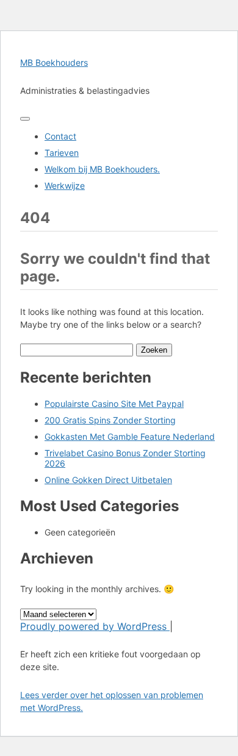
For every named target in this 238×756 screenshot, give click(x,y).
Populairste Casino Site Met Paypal (114, 403)
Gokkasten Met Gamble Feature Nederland (130, 436)
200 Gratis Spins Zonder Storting (110, 420)
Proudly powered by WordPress (95, 626)
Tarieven (62, 152)
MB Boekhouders (54, 62)
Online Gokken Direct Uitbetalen (108, 480)
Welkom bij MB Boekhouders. (102, 169)
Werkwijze (65, 185)
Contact (60, 136)
